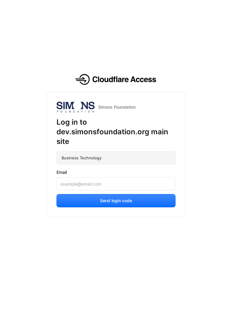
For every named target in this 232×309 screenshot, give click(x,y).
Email (61, 172)
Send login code (116, 200)
